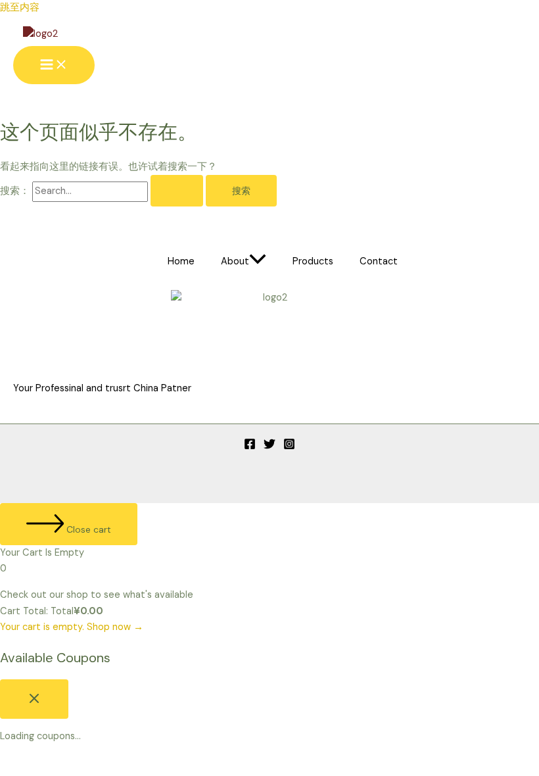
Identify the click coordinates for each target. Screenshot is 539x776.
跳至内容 (19, 7)
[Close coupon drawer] (34, 699)
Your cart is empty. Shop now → (71, 627)
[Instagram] (289, 447)
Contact (379, 261)
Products (313, 261)
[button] (257, 262)
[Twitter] (269, 447)
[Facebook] (250, 447)
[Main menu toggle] (54, 65)
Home (181, 261)
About (235, 261)
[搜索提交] (177, 190)
